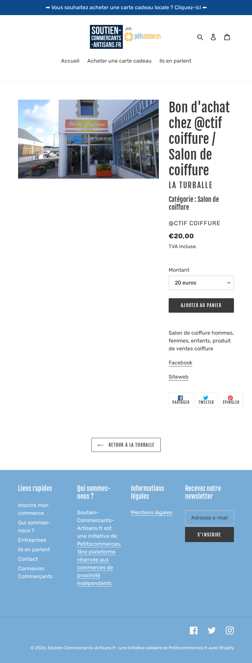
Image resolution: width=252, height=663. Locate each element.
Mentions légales (151, 512)
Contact (28, 559)
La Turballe (191, 185)
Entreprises (32, 540)
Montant (179, 270)
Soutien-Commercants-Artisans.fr (82, 647)
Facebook (180, 363)
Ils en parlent (34, 549)
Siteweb (179, 377)
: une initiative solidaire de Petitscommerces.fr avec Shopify (175, 647)
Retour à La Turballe (131, 445)
